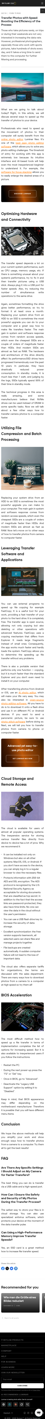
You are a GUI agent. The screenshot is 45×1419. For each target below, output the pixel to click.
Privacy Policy (36, 1390)
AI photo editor (27, 692)
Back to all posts (12, 1318)
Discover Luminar (22, 194)
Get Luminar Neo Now (22, 758)
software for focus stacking (16, 171)
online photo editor (12, 139)
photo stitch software (13, 721)
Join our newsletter (13, 1372)
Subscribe (22, 1386)
